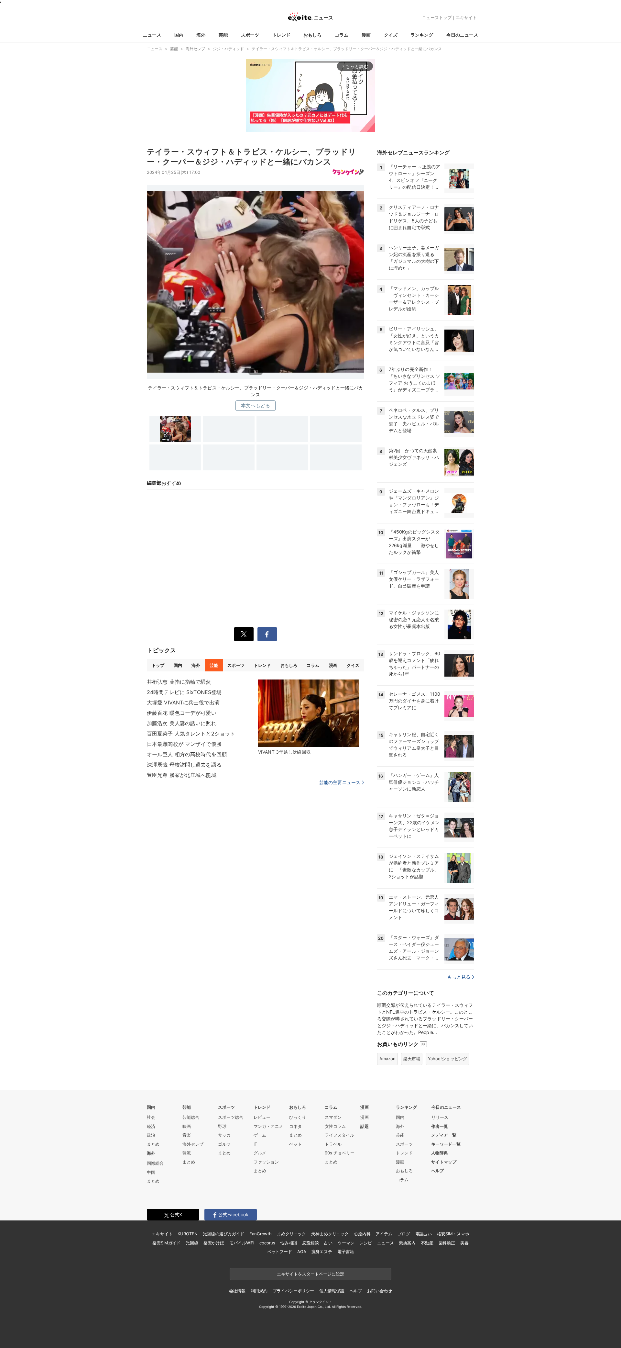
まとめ (153, 1144)
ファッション (266, 1161)
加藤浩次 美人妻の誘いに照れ (181, 723)
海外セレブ (192, 1144)
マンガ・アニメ (268, 1126)
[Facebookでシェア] (267, 634)
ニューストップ (437, 17)
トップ (158, 665)
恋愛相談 (310, 1242)
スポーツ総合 (230, 1117)
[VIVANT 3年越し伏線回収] (308, 713)
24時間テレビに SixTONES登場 (184, 692)
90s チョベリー (339, 1152)
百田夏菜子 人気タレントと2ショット (191, 733)
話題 (364, 1126)
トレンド (281, 35)
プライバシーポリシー (293, 1290)
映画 (186, 1126)
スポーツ (250, 35)
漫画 (366, 35)
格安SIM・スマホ (453, 1233)
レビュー (262, 1117)
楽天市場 (411, 1058)
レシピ (365, 1242)
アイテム (384, 1233)
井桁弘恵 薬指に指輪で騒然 (179, 682)
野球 (222, 1126)
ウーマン (346, 1242)
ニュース (152, 35)
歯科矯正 (447, 1242)
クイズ (391, 35)
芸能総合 (190, 1117)
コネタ (295, 1126)
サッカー (226, 1135)
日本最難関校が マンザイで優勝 (184, 744)
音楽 (186, 1135)
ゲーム (260, 1135)
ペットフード (279, 1251)
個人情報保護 (331, 1290)
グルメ (260, 1152)
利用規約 (259, 1290)
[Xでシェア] (244, 634)
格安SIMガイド (166, 1242)
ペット (295, 1144)
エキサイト (466, 17)
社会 (151, 1117)
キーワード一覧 (446, 1144)
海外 (200, 35)
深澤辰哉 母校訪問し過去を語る (184, 764)
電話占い (423, 1233)
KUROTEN (187, 1233)
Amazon (387, 1058)
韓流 (186, 1152)
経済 (151, 1126)
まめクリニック (291, 1233)
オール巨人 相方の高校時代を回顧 (187, 754)
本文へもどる (255, 405)
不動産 (427, 1242)
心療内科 (362, 1233)
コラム (341, 35)
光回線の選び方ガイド (224, 1233)
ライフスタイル (339, 1135)
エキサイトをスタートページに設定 (310, 1273)
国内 (178, 35)
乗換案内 (407, 1242)
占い (328, 1242)
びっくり (297, 1117)
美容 (464, 1242)
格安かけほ (213, 1242)
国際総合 (155, 1163)
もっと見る (458, 977)
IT (255, 1144)
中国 (151, 1172)
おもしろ (312, 35)
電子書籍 (345, 1251)
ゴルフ (224, 1144)
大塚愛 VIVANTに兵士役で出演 (183, 702)
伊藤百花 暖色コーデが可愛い (181, 713)
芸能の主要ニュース (339, 782)
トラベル (333, 1144)
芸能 (223, 35)
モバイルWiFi (241, 1242)
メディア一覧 (443, 1135)
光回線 (192, 1242)
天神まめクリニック (330, 1233)
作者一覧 (439, 1126)
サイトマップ (443, 1161)
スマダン (333, 1117)
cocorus (267, 1242)
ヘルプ (437, 1170)
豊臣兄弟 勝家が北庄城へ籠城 (181, 775)
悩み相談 (288, 1242)
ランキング (421, 35)
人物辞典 (439, 1152)
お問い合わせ (379, 1290)
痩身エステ (321, 1251)
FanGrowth (260, 1233)
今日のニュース (462, 35)
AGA (301, 1251)
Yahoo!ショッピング (447, 1058)
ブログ (404, 1233)
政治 (151, 1135)
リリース (439, 1117)
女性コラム (335, 1126)
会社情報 (237, 1290)
